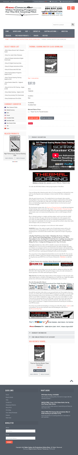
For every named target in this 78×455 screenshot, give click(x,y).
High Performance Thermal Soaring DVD (15, 154)
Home (6, 39)
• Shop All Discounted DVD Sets (12, 69)
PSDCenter (52, 449)
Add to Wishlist (9, 158)
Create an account (19, 1)
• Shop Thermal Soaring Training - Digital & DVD (13, 78)
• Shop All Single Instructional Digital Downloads (25, 39)
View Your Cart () (67, 1)
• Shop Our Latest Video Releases (13, 55)
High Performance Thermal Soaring (63, 209)
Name (7, 427)
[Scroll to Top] (72, 381)
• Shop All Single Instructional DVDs (13, 66)
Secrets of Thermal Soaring (54, 207)
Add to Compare (20, 158)
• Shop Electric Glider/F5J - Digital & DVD (13, 83)
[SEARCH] (72, 24)
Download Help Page (36, 308)
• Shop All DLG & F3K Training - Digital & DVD (14, 88)
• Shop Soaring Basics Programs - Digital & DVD (13, 73)
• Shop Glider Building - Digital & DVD (14, 92)
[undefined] (51, 72)
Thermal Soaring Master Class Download (39, 364)
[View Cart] (73, 8)
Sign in (12, 1)
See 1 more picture (33, 78)
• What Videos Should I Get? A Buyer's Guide (14, 51)
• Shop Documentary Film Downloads (14, 95)
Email (7, 435)
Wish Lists (54, 1)
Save (31, 123)
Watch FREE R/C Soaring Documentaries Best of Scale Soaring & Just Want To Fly (55, 412)
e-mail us (68, 305)
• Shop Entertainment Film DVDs (12, 98)
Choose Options (40, 371)
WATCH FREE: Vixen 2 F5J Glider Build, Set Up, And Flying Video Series (55, 403)
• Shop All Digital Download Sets (12, 63)
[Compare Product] (68, 8)
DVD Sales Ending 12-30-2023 (50, 395)
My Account (6, 1)
